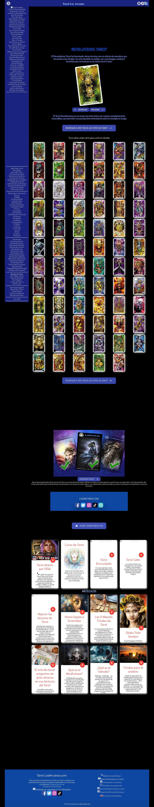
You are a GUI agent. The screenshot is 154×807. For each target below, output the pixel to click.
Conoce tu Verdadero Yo (17, 13)
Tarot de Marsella (16, 278)
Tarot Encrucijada (16, 32)
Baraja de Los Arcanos (16, 193)
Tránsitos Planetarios (17, 57)
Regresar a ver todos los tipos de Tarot (89, 128)
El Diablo (17, 224)
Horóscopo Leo (17, 249)
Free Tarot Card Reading (112, 796)
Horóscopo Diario (16, 79)
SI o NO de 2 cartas (17, 48)
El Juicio (17, 234)
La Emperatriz (16, 201)
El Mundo (16, 236)
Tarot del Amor (16, 17)
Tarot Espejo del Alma (17, 19)
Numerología (17, 291)
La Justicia (17, 211)
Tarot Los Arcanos (73, 4)
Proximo (97, 110)
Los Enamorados (17, 207)
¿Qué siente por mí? (17, 21)
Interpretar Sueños (17, 178)
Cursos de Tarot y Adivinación (16, 283)
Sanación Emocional (16, 25)
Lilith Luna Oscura (17, 73)
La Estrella (17, 228)
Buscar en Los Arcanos (111, 776)
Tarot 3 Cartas (17, 40)
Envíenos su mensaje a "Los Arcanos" (52, 789)
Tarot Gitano (17, 50)
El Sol (17, 232)
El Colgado (17, 218)
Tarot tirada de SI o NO (17, 46)
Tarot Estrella (17, 38)
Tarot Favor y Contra (17, 42)
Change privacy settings (52, 786)
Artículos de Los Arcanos (17, 184)
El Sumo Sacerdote (17, 205)
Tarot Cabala (17, 44)
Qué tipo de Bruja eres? (17, 186)
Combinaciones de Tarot (17, 84)
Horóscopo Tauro (16, 243)
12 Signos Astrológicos (17, 270)
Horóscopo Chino (16, 289)
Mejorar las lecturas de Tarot (45, 618)
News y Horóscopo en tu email (111, 779)
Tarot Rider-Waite (17, 276)
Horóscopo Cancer (17, 247)
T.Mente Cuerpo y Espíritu (16, 52)
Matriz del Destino (17, 88)
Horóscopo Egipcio (17, 287)
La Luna (17, 230)
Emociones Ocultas (17, 174)
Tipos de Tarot (17, 86)
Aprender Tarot (17, 172)
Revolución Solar (17, 55)
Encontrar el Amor (17, 23)
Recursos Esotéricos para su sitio (110, 789)
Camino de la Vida (17, 187)
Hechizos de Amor (17, 295)
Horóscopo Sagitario (17, 257)
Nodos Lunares (17, 77)
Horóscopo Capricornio (17, 259)
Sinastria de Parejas (16, 59)
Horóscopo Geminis (17, 245)
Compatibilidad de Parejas (17, 268)
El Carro (17, 209)
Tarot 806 (17, 299)
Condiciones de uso (57, 784)
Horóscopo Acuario (17, 261)
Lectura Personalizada (16, 9)
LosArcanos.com (84, 804)
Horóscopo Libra (17, 253)
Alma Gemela (17, 266)
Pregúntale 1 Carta (17, 11)
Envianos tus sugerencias (111, 786)
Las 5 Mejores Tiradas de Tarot (104, 620)
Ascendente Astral (17, 69)
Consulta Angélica (17, 67)
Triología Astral (16, 61)
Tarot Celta (17, 29)
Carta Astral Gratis (17, 54)
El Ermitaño (17, 212)
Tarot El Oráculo (17, 15)
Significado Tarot (17, 168)
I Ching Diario (17, 80)
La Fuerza (17, 216)
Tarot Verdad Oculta (17, 30)
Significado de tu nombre (16, 180)
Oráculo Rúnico (17, 63)
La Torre (17, 226)
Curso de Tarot (74, 545)
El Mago (17, 197)
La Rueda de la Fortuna (17, 214)
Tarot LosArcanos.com (52, 775)
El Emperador (17, 203)
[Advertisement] (16, 129)
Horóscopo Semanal (17, 82)
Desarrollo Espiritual (17, 27)
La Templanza (17, 222)
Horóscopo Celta (17, 189)
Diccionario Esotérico (17, 176)
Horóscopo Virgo (16, 251)
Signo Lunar (16, 71)
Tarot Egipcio (17, 280)
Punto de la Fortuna (17, 75)
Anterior (80, 110)
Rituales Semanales (17, 90)
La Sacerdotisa (16, 199)
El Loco (17, 195)
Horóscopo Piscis (17, 262)
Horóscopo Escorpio (16, 255)
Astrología (17, 170)
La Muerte (17, 220)
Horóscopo (17, 239)
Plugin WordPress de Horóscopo (110, 792)
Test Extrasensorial (17, 293)
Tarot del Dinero (17, 34)
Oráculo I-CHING (17, 65)
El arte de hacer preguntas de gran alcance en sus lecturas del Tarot (45, 677)
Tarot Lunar (16, 36)
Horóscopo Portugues (17, 264)
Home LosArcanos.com (89, 525)
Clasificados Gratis (17, 182)
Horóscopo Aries (17, 241)
